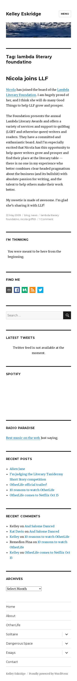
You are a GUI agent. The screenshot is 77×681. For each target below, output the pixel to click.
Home (10, 606)
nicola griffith (28, 219)
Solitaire (12, 634)
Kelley (14, 537)
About (11, 616)
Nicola (11, 90)
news (34, 215)
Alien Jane (17, 469)
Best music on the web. (23, 438)
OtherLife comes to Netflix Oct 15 (34, 495)
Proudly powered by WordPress (48, 673)
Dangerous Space (19, 643)
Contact (12, 662)
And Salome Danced (39, 526)
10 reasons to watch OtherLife (32, 490)
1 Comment (46, 219)
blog (27, 215)
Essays (10, 653)
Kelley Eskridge (23, 14)
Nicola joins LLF (27, 78)
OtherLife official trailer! (28, 485)
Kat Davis (17, 531)
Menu (65, 13)
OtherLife (13, 625)
